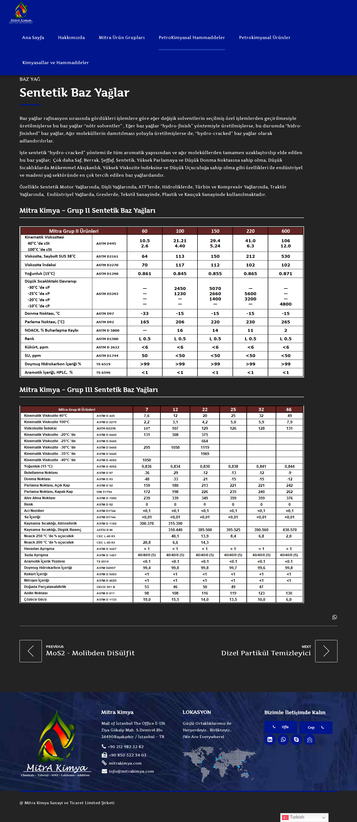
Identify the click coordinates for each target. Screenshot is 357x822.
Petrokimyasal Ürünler (265, 37)
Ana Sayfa (33, 37)
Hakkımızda (71, 37)
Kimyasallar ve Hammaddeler (55, 62)
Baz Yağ (30, 79)
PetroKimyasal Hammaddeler (192, 37)
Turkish (296, 817)
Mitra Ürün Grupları (122, 37)
